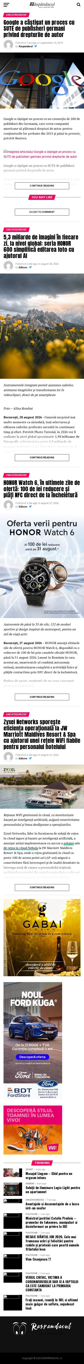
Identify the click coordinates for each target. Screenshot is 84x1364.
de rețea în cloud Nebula (21, 848)
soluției (68, 843)
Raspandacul (26, 46)
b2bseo (23, 267)
